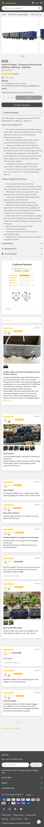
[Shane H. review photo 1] (22, 434)
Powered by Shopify (23, 823)
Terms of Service (16, 819)
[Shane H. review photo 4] (16, 448)
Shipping (9, 83)
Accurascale (11, 823)
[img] (8, 328)
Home (4, 14)
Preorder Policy (31, 815)
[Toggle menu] (3, 3)
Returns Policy (18, 815)
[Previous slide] (20, 56)
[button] (7, 74)
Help (26, 819)
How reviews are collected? (11, 728)
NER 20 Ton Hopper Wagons (18, 14)
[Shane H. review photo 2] (5, 448)
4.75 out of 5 (27, 269)
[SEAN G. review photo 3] (11, 622)
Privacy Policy (6, 815)
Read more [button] (7, 400)
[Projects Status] (33, 3)
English (28, 795)
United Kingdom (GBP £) (13, 794)
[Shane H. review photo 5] (21, 448)
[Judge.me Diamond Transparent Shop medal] (26, 296)
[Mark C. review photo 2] (5, 366)
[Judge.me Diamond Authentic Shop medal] (16, 296)
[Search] (39, 8)
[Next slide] (26, 56)
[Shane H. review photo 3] (11, 448)
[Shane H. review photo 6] (27, 448)
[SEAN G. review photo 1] (22, 605)
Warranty (5, 819)
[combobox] (22, 8)
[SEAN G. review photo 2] (5, 622)
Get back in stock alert (22, 105)
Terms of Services (26, 770)
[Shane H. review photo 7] (32, 448)
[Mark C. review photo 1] (22, 350)
